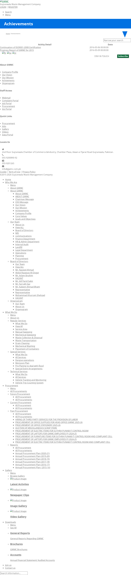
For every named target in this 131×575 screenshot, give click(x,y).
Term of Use (14, 171)
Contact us (10, 568)
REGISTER (13, 7)
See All (13, 527)
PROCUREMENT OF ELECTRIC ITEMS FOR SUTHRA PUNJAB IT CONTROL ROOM (51, 430)
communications (23, 236)
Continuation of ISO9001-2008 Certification (20, 47)
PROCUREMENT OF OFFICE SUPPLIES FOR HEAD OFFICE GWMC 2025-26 (49, 422)
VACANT (19, 278)
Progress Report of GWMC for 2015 (17, 50)
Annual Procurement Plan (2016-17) (32, 464)
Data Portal (7, 134)
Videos (5, 132)
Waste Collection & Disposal (28, 337)
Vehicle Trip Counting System (29, 382)
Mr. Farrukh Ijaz (22, 284)
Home (8, 34)
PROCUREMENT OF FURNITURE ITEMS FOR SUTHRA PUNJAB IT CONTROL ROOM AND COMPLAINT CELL (63, 436)
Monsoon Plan (22, 363)
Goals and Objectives (25, 219)
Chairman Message (24, 199)
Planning (19, 255)
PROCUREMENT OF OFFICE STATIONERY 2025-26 (38, 425)
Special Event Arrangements (28, 368)
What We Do (11, 312)
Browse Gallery (17, 476)
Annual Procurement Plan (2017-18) (32, 461)
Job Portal (7, 103)
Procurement (8, 106)
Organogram (8, 83)
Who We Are (11, 182)
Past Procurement (19, 411)
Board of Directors (24, 230)
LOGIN (3, 7)
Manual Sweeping (23, 332)
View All (19, 326)
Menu (8, 14)
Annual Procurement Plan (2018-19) (32, 459)
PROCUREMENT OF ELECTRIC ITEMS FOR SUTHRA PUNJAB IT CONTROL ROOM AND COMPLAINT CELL (62, 442)
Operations (20, 253)
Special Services (17, 351)
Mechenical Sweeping (25, 334)
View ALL (19, 227)
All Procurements (18, 391)
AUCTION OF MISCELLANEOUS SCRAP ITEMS (36, 428)
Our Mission (8, 77)
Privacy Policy (28, 171)
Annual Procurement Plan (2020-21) (32, 453)
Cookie (3, 171)
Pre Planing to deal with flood (29, 365)
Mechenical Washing (25, 346)
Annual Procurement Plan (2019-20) (32, 456)
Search (8, 12)
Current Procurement (20, 402)
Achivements (8, 80)
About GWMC (16, 188)
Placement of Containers (27, 348)
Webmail (6, 97)
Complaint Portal (10, 100)
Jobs (4, 126)
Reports (14, 444)
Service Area (21, 329)
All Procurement (23, 396)
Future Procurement (20, 394)
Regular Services (18, 320)
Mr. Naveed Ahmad (24, 269)
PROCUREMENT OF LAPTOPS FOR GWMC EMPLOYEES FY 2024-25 (46, 433)
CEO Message (21, 202)
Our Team (15, 221)
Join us (8, 565)
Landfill (18, 247)
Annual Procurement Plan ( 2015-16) (32, 467)
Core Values (21, 216)
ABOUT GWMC (22, 196)
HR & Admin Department (27, 241)
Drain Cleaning (22, 343)
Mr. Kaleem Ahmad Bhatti (27, 286)
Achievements (22, 210)
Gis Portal (7, 109)
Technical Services (19, 371)
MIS (17, 233)
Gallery (5, 129)
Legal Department (24, 250)
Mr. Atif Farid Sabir (24, 281)
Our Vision (7, 74)
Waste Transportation (25, 340)
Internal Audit (22, 244)
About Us (19, 224)
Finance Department (25, 238)
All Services (20, 357)
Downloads (10, 522)
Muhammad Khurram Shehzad (30, 295)
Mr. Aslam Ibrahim (24, 275)
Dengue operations (24, 360)
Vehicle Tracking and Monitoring (30, 380)
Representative (22, 289)
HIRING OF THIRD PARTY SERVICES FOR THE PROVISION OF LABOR (46, 419)
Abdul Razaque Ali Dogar (27, 272)
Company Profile (10, 72)
